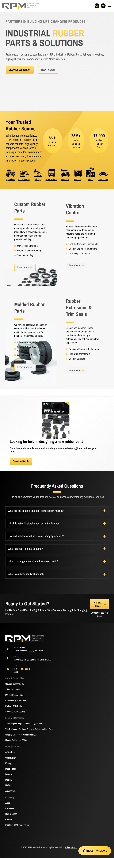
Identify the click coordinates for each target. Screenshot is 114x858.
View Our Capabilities (20, 69)
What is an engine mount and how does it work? (33, 561)
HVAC (90, 179)
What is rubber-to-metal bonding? (25, 549)
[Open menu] (109, 5)
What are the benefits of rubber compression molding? (36, 511)
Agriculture (10, 179)
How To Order (48, 69)
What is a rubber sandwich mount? (26, 574)
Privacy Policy (71, 847)
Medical (77, 179)
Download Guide (21, 461)
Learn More (23, 267)
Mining (38, 179)
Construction (24, 179)
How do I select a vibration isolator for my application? (36, 536)
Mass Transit (51, 179)
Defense (65, 179)
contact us (62, 497)
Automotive (103, 179)
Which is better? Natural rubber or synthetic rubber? (35, 523)
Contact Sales (98, 604)
